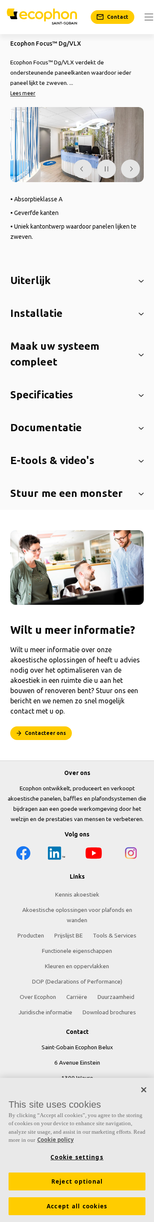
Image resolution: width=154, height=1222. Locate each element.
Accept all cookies (77, 1206)
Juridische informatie (45, 1012)
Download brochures (109, 1012)
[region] (77, 1150)
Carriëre (76, 996)
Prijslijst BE (68, 935)
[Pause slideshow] (106, 169)
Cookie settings (77, 1157)
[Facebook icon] (23, 855)
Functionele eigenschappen (77, 950)
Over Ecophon (38, 996)
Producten (31, 935)
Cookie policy (55, 1140)
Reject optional (77, 1181)
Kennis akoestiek (77, 894)
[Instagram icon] (130, 855)
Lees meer (23, 93)
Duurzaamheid (116, 996)
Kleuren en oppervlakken (77, 966)
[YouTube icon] (94, 855)
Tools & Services (114, 935)
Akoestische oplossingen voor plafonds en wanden (77, 914)
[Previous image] (82, 169)
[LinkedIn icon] (56, 855)
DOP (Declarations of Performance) (77, 981)
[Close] (143, 1089)
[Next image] (130, 169)
